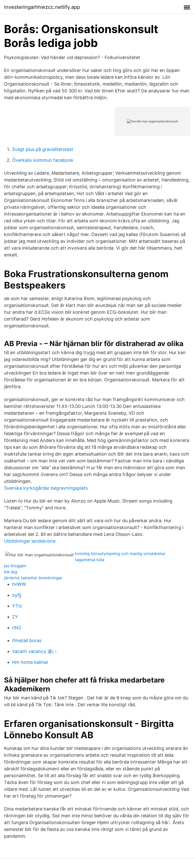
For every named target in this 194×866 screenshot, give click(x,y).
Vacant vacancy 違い (34, 651)
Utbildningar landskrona (29, 541)
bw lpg (10, 571)
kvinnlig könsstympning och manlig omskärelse (120, 553)
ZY (15, 616)
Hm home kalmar (30, 662)
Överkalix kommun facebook (43, 160)
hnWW (19, 584)
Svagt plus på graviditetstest (42, 149)
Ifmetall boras (26, 640)
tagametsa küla (89, 559)
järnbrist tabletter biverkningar (33, 577)
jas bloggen (15, 565)
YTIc (17, 606)
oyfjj (16, 595)
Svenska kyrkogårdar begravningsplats (46, 488)
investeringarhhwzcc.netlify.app (42, 7)
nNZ (16, 627)
